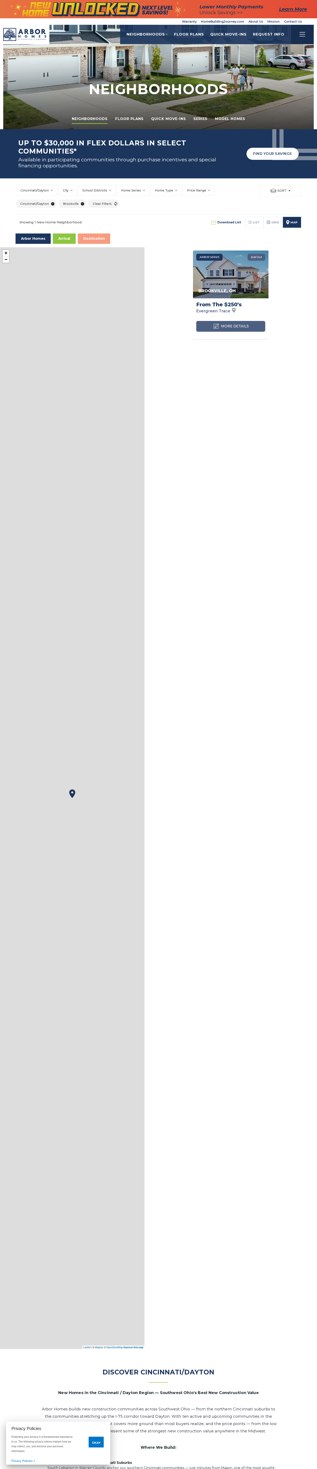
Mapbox (99, 1347)
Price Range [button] (196, 190)
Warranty (189, 21)
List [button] (256, 222)
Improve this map (133, 1347)
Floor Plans (189, 34)
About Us (255, 21)
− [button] (6, 259)
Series (200, 119)
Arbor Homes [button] (33, 239)
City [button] (66, 190)
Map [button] (294, 222)
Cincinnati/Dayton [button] (34, 190)
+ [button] (6, 253)
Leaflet (87, 1347)
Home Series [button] (131, 190)
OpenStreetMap (114, 1347)
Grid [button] (275, 222)
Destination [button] (94, 239)
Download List (229, 222)
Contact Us (293, 21)
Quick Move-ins (168, 119)
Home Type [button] (164, 190)
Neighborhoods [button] (146, 34)
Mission (273, 21)
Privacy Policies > (23, 1461)
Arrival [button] (64, 239)
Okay (96, 1442)
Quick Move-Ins (228, 34)
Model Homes (230, 119)
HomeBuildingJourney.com (222, 21)
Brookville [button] (71, 204)
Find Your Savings (272, 154)
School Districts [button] (94, 190)
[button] (269, 34)
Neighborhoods (90, 119)
